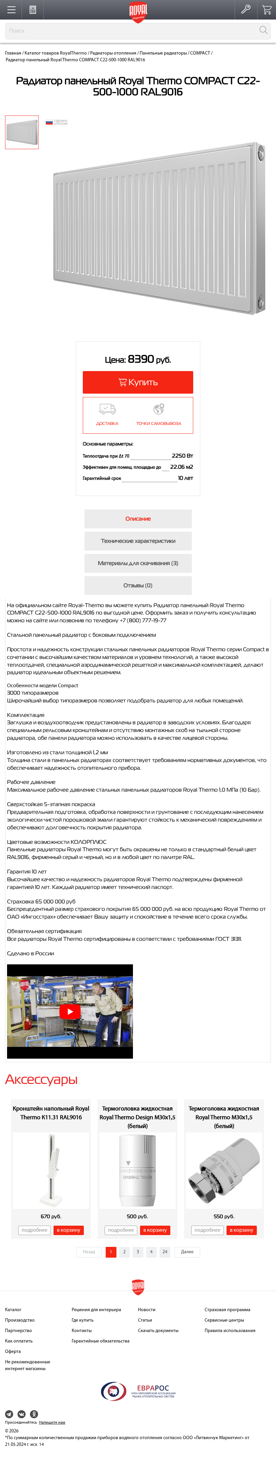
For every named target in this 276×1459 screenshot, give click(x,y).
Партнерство (18, 1330)
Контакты (82, 1330)
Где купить (83, 1320)
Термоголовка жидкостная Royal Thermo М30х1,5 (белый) (224, 1117)
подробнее (34, 1230)
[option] (22, 132)
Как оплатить (19, 1341)
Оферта (13, 1351)
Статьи (145, 1320)
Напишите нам (52, 1423)
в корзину (68, 1230)
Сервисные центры (224, 1320)
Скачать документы (158, 1330)
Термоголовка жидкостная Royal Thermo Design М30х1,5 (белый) (137, 1117)
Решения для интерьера (96, 1310)
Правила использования (230, 1330)
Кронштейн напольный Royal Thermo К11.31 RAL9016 (51, 1113)
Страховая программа (227, 1310)
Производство (20, 1320)
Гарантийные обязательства (101, 1341)
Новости (147, 1310)
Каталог (13, 1310)
